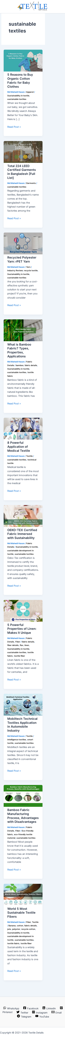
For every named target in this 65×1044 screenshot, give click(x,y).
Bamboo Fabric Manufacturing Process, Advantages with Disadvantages (23, 815)
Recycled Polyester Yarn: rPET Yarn (21, 259)
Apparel (30, 92)
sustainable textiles (16, 99)
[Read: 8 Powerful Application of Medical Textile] (23, 438)
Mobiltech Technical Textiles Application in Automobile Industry (22, 724)
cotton (20, 925)
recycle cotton (28, 929)
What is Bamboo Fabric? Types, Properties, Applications (19, 350)
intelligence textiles (16, 739)
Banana (12, 925)
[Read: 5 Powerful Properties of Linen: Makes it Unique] (23, 620)
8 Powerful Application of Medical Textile (18, 446)
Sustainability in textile (18, 96)
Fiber (17, 642)
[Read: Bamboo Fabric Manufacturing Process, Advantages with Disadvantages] (23, 805)
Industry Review (15, 270)
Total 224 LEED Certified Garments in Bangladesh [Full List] (21, 172)
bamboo (20, 365)
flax (21, 645)
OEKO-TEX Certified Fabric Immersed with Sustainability (22, 534)
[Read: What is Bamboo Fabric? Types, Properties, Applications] (23, 340)
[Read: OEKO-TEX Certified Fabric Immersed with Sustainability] (23, 526)
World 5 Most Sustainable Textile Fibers (21, 912)
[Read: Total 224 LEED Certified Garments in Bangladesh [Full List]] (23, 162)
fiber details (13, 645)
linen (26, 645)
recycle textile (31, 270)
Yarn (28, 267)
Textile (29, 456)
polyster (16, 929)
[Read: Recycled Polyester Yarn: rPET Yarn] (23, 253)
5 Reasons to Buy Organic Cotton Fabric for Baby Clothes (20, 80)
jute (9, 929)
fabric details (31, 365)
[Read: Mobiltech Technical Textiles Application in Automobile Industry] (23, 714)
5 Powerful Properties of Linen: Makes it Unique (21, 628)
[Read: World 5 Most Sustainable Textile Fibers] (23, 904)
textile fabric (13, 943)
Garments (31, 183)
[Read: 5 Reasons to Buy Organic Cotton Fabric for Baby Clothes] (23, 70)
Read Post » (14, 126)
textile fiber (19, 656)
